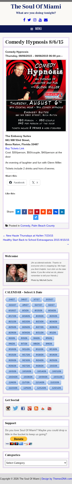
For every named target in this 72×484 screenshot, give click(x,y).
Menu (38, 28)
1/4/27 (12, 299)
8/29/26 (12, 332)
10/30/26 (43, 377)
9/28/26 (40, 366)
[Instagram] (34, 20)
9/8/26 (36, 343)
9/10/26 (12, 349)
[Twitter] (29, 20)
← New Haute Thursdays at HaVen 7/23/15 (28, 235)
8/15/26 (38, 310)
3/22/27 (12, 305)
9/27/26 (26, 366)
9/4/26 (36, 338)
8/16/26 (52, 310)
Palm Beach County (43, 225)
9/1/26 (53, 332)
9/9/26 (49, 343)
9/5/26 (49, 338)
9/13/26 (53, 349)
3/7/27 (36, 299)
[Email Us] (46, 20)
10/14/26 (41, 371)
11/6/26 (12, 382)
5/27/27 (38, 305)
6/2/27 (51, 305)
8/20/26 (53, 316)
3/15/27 (49, 299)
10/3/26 (12, 371)
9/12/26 (39, 349)
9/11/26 (26, 349)
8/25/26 (12, 327)
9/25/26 (53, 360)
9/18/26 (40, 355)
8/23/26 (40, 321)
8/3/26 (25, 310)
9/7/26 (24, 343)
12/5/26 (27, 388)
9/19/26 (53, 355)
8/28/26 (53, 327)
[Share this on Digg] (55, 211)
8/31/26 (40, 332)
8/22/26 (26, 321)
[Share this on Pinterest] (37, 211)
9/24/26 (40, 360)
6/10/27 (12, 310)
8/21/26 (12, 321)
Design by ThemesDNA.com (57, 479)
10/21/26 (56, 371)
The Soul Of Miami (36, 7)
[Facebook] (24, 20)
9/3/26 (24, 338)
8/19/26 (40, 316)
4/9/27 (25, 305)
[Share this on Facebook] (24, 211)
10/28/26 (28, 377)
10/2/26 (53, 366)
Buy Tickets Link (14, 148)
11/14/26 (40, 382)
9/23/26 (26, 360)
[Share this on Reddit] (43, 211)
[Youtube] (40, 20)
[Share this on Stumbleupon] (49, 211)
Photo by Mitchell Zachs (41, 280)
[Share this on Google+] (30, 211)
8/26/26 (26, 327)
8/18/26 (26, 316)
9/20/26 (12, 360)
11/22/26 (54, 382)
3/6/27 (24, 299)
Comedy (25, 225)
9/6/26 (12, 343)
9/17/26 (26, 355)
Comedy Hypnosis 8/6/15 (34, 42)
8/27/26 (40, 327)
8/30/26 (26, 332)
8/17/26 (12, 316)
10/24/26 (13, 377)
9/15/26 (12, 355)
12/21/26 (56, 388)
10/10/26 (26, 371)
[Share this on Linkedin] (62, 211)
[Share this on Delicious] (35, 217)
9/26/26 (12, 366)
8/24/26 (53, 321)
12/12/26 (41, 388)
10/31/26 (58, 377)
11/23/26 (13, 388)
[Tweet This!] (18, 211)
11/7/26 (26, 382)
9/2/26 (12, 338)
